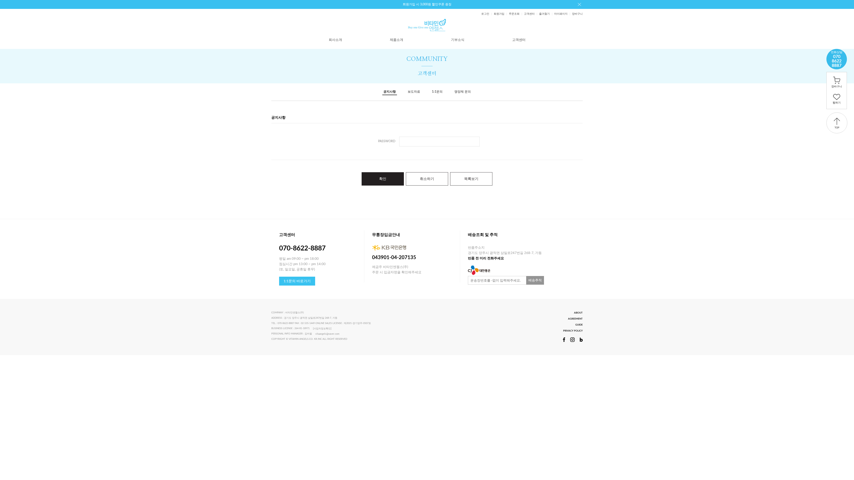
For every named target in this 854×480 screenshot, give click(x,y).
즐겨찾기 (544, 13)
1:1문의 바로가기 (297, 281)
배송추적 (535, 280)
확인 (382, 179)
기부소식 (457, 40)
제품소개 (396, 40)
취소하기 (427, 179)
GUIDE (579, 325)
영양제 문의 (462, 91)
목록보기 (471, 179)
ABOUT (578, 313)
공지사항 (389, 91)
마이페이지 (561, 13)
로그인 (485, 13)
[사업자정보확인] (322, 328)
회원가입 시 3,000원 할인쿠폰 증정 (427, 4)
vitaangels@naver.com (327, 334)
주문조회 (514, 13)
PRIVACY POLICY (573, 331)
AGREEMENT (575, 319)
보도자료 (414, 91)
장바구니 (577, 13)
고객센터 (529, 13)
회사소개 (335, 40)
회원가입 (499, 13)
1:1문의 (437, 91)
